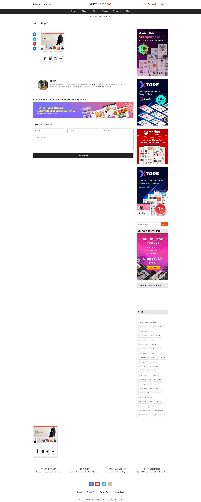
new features (143, 375)
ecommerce (142, 349)
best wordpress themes (146, 335)
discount (153, 344)
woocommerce (154, 388)
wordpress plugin (155, 406)
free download (143, 357)
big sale (158, 335)
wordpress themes (144, 415)
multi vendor (142, 371)
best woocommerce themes (156, 327)
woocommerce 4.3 (144, 393)
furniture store (154, 357)
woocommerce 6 (157, 393)
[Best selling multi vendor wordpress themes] (83, 110)
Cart (153, 4)
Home (91, 16)
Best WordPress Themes (103, 86)
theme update (158, 379)
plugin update (154, 375)
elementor (152, 349)
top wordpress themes (145, 384)
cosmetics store (143, 344)
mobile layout (143, 366)
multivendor (152, 371)
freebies (152, 353)
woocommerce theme (145, 397)
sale (150, 379)
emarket (160, 349)
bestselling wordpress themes (147, 322)
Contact (38, 4)
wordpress (158, 401)
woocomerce (143, 388)
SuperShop (98, 16)
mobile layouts (154, 366)
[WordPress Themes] (100, 4)
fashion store (143, 353)
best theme (142, 327)
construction (152, 340)
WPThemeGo (92, 84)
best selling (142, 318)
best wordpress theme (145, 331)
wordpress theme (158, 410)
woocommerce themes (145, 401)
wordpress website (158, 415)
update (157, 384)
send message (83, 155)
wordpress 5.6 (143, 406)
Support (48, 4)
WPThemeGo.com (102, 500)
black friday (142, 340)
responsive (142, 379)
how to (163, 357)
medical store (153, 362)
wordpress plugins (144, 410)
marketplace (142, 362)
